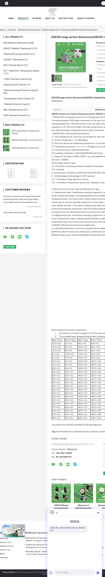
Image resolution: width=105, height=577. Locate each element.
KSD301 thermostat (61, 114)
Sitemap (4, 557)
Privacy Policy (9, 572)
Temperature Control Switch (17, 98)
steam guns (85, 232)
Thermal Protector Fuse (15, 104)
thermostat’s (71, 133)
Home (11, 18)
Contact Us (5, 550)
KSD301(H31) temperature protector (69, 117)
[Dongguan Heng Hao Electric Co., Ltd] (52, 12)
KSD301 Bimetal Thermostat (17, 48)
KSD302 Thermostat (13, 59)
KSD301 (56, 133)
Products (23, 18)
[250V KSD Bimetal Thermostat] (6, 148)
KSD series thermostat (80, 120)
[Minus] (98, 512)
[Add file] (51, 573)
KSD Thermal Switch (13, 65)
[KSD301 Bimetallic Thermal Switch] (6, 140)
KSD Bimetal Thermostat (29, 30)
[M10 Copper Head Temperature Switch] (6, 132)
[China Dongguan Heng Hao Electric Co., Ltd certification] (11, 173)
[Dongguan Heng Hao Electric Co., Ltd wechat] (21, 236)
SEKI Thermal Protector (15, 115)
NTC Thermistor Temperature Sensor (21, 71)
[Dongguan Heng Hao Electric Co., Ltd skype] (28, 236)
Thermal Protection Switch (16, 54)
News (2, 554)
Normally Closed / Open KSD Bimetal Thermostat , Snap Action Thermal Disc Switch (44, 553)
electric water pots (70, 232)
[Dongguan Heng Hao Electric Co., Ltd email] (6, 236)
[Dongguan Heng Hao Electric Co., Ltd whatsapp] (14, 236)
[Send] (98, 573)
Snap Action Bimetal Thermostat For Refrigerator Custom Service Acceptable (44, 546)
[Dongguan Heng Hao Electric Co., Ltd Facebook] (6, 3)
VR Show (36, 18)
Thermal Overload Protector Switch (20, 90)
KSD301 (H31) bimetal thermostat (68, 225)
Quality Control (86, 18)
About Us (50, 18)
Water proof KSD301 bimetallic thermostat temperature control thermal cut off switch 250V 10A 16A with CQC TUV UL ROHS (83, 506)
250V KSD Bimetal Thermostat (25, 148)
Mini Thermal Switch (13, 109)
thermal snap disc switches (86, 432)
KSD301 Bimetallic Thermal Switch (27, 140)
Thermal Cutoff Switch (14, 84)
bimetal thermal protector (83, 114)
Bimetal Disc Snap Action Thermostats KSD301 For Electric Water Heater (43, 539)
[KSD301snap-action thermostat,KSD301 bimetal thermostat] (71, 57)
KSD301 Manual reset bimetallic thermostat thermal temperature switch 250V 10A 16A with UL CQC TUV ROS (61, 506)
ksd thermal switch (64, 432)
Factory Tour (66, 18)
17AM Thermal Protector (15, 79)
